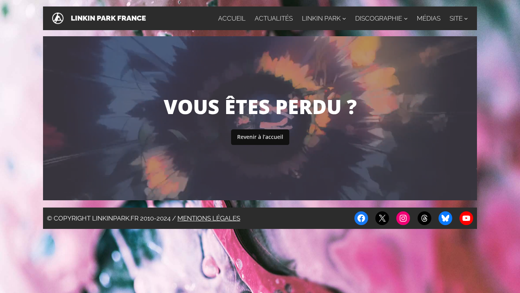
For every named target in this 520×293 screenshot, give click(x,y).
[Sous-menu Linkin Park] (344, 18)
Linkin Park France (108, 18)
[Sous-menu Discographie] (406, 18)
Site (456, 18)
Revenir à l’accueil (260, 136)
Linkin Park (321, 18)
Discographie (378, 18)
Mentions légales (208, 218)
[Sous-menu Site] (466, 18)
